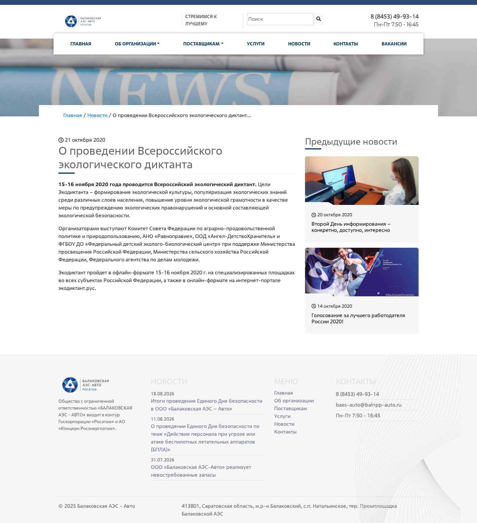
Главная (80, 44)
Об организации (135, 44)
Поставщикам (201, 44)
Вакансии (394, 44)
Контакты (346, 44)
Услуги (255, 44)
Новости (299, 44)
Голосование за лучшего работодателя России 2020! (358, 318)
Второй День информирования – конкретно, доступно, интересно (351, 226)
